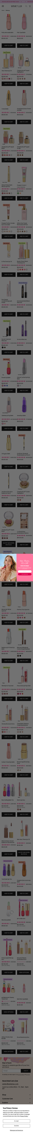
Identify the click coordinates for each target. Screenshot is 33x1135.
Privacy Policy (24, 1116)
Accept (16, 1121)
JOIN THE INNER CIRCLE (24, 574)
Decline (16, 1125)
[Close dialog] (32, 554)
